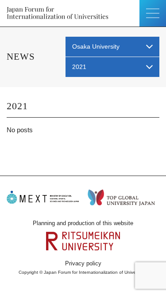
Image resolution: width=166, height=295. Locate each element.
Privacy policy (83, 263)
